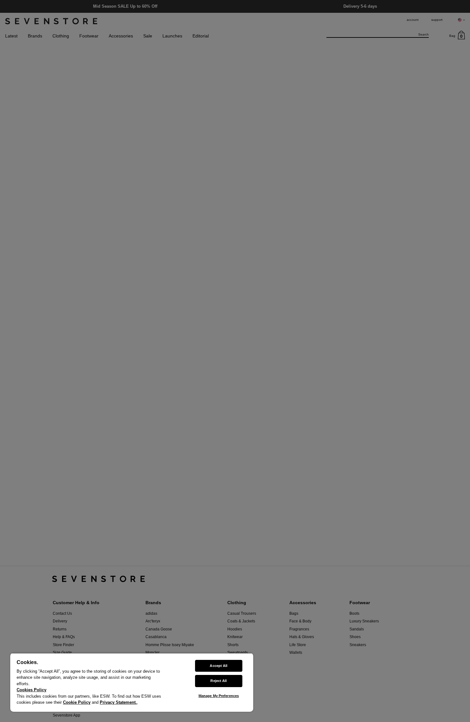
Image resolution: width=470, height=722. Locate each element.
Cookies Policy (31, 689)
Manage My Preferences (219, 696)
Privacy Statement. (118, 702)
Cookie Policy (76, 702)
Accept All (218, 666)
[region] (131, 682)
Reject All (218, 681)
